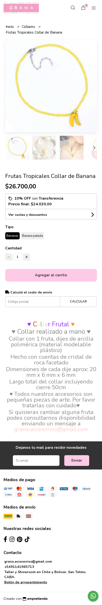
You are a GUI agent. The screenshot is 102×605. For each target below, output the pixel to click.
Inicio (10, 26)
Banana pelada (32, 236)
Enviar (76, 460)
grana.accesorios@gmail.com (28, 561)
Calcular (78, 301)
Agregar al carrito (51, 275)
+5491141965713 (19, 566)
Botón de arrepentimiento (25, 582)
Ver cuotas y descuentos (27, 214)
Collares (29, 26)
